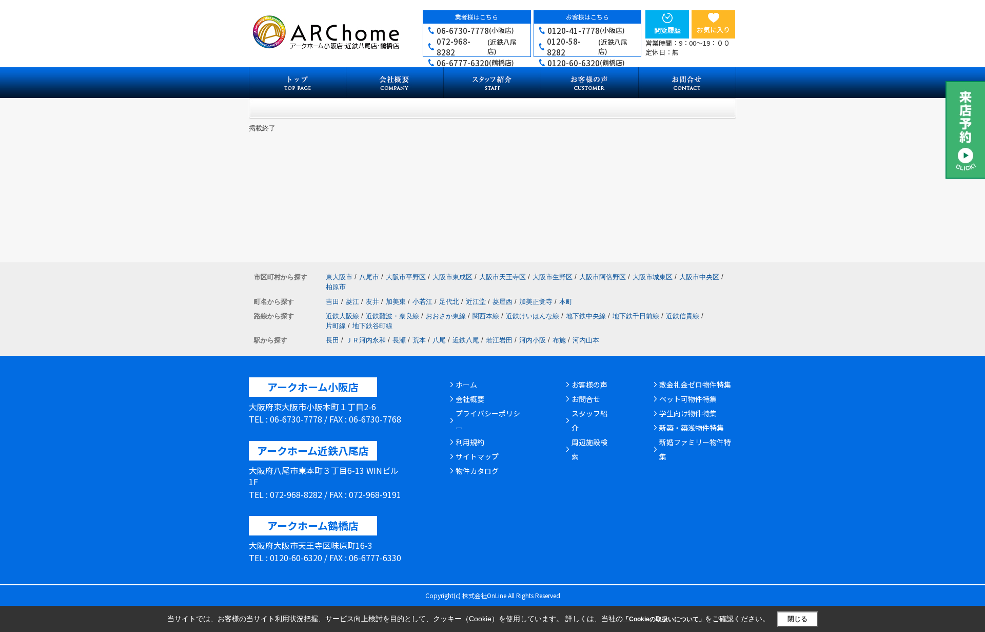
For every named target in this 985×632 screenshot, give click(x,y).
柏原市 (336, 287)
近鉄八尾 (465, 340)
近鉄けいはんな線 (532, 316)
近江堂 (476, 301)
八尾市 (369, 277)
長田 (332, 340)
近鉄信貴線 (682, 316)
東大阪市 (339, 277)
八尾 (439, 340)
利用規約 (470, 442)
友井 (372, 301)
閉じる (797, 619)
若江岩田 (499, 340)
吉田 (332, 301)
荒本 (419, 340)
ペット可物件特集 (688, 399)
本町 (566, 301)
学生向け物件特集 (688, 413)
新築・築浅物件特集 (691, 428)
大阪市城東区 (653, 277)
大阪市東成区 (452, 277)
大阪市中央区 (699, 277)
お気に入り (713, 29)
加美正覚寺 (536, 301)
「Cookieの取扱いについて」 (664, 619)
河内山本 (586, 340)
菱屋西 (503, 301)
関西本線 (485, 316)
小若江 (422, 301)
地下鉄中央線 (586, 316)
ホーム (466, 384)
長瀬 (399, 340)
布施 (559, 340)
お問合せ (586, 399)
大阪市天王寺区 (502, 277)
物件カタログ (477, 471)
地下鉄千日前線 (636, 316)
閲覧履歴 (667, 30)
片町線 (336, 326)
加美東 (396, 301)
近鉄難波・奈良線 (392, 316)
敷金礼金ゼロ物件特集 (695, 384)
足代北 (449, 301)
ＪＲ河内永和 (366, 340)
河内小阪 (532, 340)
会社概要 (470, 399)
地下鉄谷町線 (372, 326)
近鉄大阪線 (342, 316)
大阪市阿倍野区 (602, 277)
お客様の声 (589, 384)
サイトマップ (477, 456)
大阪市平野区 (406, 277)
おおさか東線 (446, 316)
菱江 (352, 301)
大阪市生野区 (553, 277)
